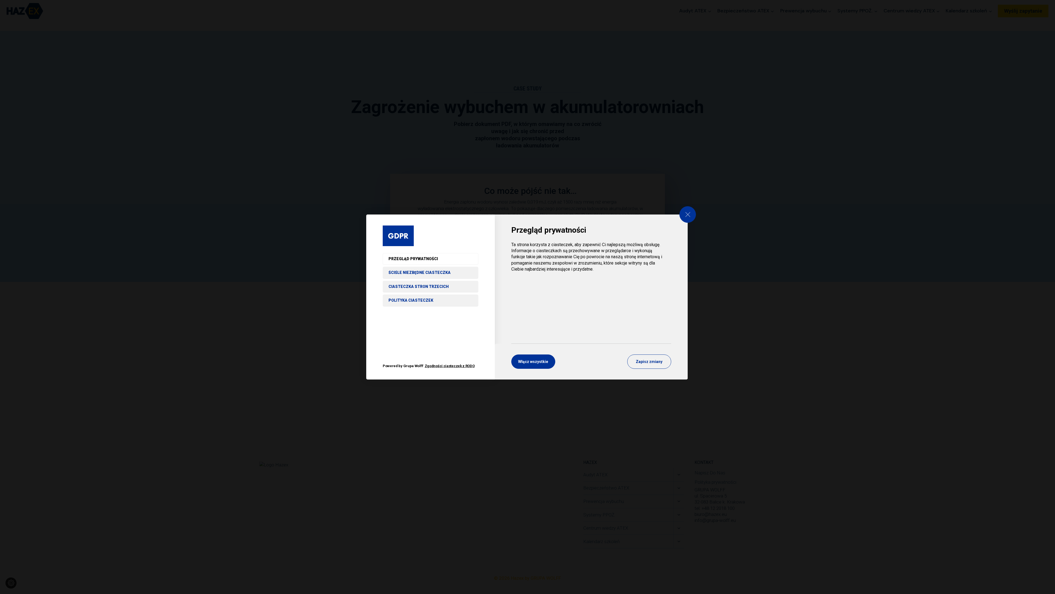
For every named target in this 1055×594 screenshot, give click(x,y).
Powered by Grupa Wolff (429, 366)
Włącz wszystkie (533, 361)
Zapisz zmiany (649, 361)
